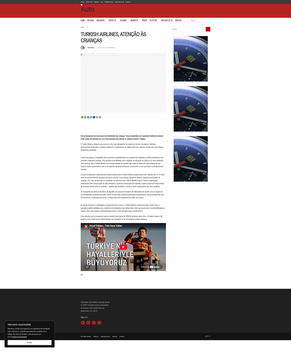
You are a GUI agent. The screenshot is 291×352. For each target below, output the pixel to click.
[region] (30, 334)
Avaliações (100, 20)
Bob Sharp (91, 47)
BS (87, 27)
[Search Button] (185, 20)
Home (82, 2)
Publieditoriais (108, 2)
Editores (96, 2)
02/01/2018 (101, 47)
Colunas (123, 20)
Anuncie (114, 336)
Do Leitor (153, 20)
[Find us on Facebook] (206, 2)
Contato (127, 2)
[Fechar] (52, 322)
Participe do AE (119, 2)
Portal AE (112, 20)
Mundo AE (134, 20)
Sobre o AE (89, 2)
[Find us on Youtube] (201, 2)
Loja (101, 2)
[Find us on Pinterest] (209, 2)
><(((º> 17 (207, 336)
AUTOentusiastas (86, 336)
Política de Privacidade (19, 337)
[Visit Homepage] (87, 11)
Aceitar (29, 342)
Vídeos (144, 20)
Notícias (112, 47)
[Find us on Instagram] (204, 2)
